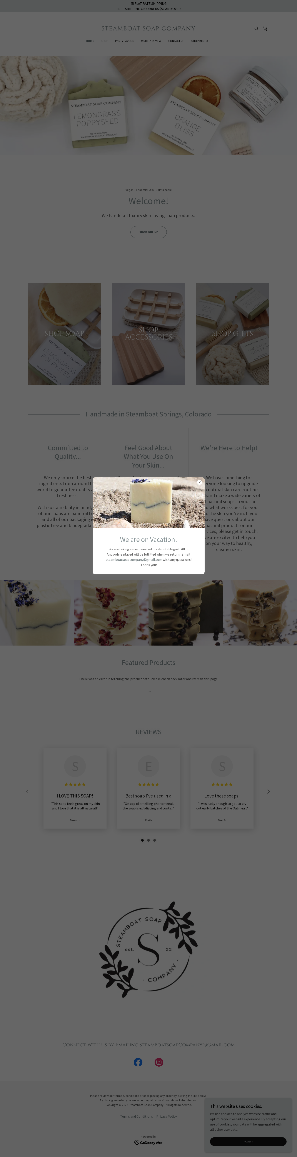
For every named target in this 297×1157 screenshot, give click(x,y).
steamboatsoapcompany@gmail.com (134, 559)
